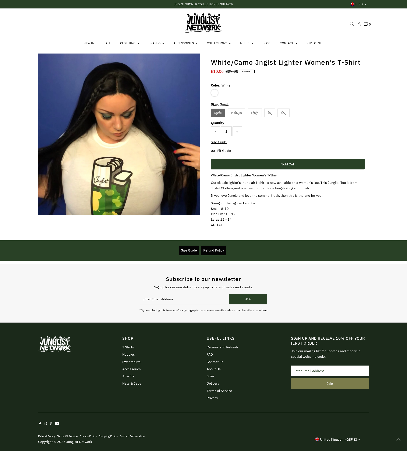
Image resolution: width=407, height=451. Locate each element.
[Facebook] (40, 424)
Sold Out (287, 164)
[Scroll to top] (398, 439)
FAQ (210, 354)
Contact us (215, 362)
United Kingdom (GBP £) (338, 439)
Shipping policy (108, 436)
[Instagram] (45, 424)
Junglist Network (79, 442)
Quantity (217, 123)
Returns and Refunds (223, 347)
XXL (285, 113)
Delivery (213, 383)
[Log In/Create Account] (359, 24)
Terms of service (67, 436)
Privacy (212, 398)
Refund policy (46, 436)
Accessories (183, 43)
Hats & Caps (131, 383)
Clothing (128, 43)
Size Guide (219, 142)
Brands (155, 43)
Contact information (132, 436)
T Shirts (128, 347)
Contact (287, 43)
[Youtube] (57, 424)
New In (89, 43)
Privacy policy (88, 436)
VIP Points (315, 43)
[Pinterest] (51, 424)
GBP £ (359, 4)
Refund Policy (213, 250)
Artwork (128, 376)
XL (271, 113)
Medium (238, 113)
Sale (107, 43)
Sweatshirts (131, 362)
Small (219, 113)
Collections (217, 43)
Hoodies (128, 354)
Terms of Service (219, 391)
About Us (214, 369)
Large (256, 113)
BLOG (266, 43)
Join (248, 299)
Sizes (211, 376)
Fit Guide (224, 150)
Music (245, 43)
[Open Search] (352, 24)
